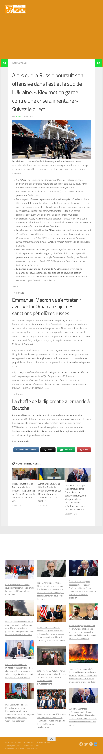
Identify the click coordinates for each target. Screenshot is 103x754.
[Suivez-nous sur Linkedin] (96, 744)
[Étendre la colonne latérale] (4, 63)
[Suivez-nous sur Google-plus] (91, 744)
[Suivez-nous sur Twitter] (86, 744)
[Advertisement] (51, 39)
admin (18, 116)
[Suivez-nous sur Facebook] (81, 744)
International (19, 63)
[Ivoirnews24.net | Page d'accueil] (15, 9)
